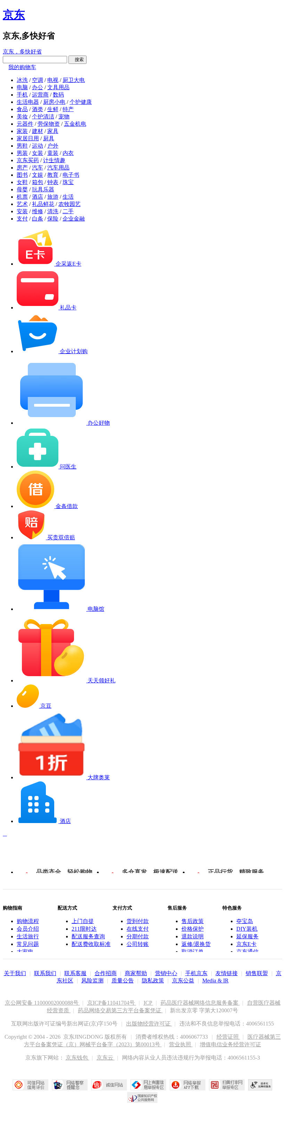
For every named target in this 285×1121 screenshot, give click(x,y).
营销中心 (166, 973)
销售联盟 (257, 973)
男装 (22, 153)
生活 (68, 197)
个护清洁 (43, 116)
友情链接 (226, 973)
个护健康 (81, 102)
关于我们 (15, 973)
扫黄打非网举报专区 (227, 1084)
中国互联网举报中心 (148, 1084)
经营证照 (228, 1037)
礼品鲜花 (43, 204)
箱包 (37, 182)
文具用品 (58, 87)
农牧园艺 (69, 204)
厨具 (48, 138)
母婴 (22, 189)
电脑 (22, 87)
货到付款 (138, 921)
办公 (37, 87)
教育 (52, 175)
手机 (22, 95)
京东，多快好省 (22, 52)
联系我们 (45, 973)
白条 (37, 219)
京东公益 (183, 980)
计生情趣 (54, 160)
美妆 (22, 116)
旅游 (52, 197)
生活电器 (28, 102)
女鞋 (22, 182)
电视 (52, 80)
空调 (37, 80)
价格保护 (192, 929)
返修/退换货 (196, 944)
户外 (52, 146)
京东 (14, 14)
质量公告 (123, 980)
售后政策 (192, 921)
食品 (22, 109)
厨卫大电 (74, 80)
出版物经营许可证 (149, 1024)
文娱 (37, 175)
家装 (22, 131)
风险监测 (92, 980)
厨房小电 (54, 102)
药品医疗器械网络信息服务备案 (200, 1003)
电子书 (71, 175)
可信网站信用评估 (30, 1084)
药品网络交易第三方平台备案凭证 (120, 1010)
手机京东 (196, 973)
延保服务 (247, 936)
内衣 (68, 153)
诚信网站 (109, 1084)
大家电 (25, 952)
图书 (22, 175)
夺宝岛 (244, 921)
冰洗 (22, 80)
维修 (37, 211)
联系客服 (75, 973)
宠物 (64, 116)
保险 (52, 219)
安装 (22, 211)
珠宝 (68, 182)
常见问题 (28, 944)
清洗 (52, 211)
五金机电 (75, 124)
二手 (68, 211)
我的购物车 (22, 67)
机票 (22, 197)
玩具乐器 (43, 189)
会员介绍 (28, 929)
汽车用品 (58, 168)
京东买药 (28, 160)
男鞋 (22, 146)
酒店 (37, 197)
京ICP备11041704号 (111, 1003)
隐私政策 (153, 980)
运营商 (40, 95)
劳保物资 (49, 124)
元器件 (25, 124)
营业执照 (181, 1044)
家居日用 (28, 138)
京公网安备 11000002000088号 (42, 1003)
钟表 (52, 182)
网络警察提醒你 (70, 1084)
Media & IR (215, 980)
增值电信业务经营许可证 (230, 1044)
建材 (37, 131)
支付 (22, 219)
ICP (148, 1003)
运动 (37, 146)
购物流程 (28, 921)
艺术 (22, 204)
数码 (58, 95)
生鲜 (52, 109)
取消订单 (192, 952)
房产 (22, 168)
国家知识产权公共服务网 (142, 1097)
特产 (68, 109)
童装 (52, 153)
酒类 (37, 109)
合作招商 (106, 973)
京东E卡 (246, 944)
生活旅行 (28, 936)
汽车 (37, 168)
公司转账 (138, 944)
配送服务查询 (88, 936)
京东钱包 (77, 1058)
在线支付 (138, 929)
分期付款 (138, 936)
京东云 (106, 1058)
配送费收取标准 (91, 944)
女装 (37, 153)
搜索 (77, 59)
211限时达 (84, 929)
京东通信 (247, 952)
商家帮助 (136, 973)
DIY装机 (247, 929)
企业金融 (74, 219)
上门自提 (83, 921)
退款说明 (192, 936)
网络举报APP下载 (187, 1084)
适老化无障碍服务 (260, 1084)
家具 (52, 131)
